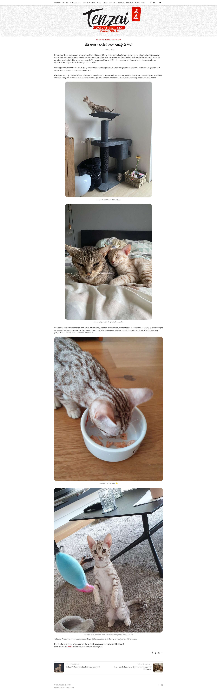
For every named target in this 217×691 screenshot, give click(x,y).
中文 (143, 2)
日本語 (137, 2)
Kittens (106, 40)
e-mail (70, 646)
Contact (112, 2)
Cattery (57, 2)
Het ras (66, 2)
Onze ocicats (75, 2)
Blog (99, 2)
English (121, 2)
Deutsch (129, 2)
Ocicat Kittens (89, 2)
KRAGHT (67, 685)
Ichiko (99, 40)
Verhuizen (116, 40)
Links (105, 2)
